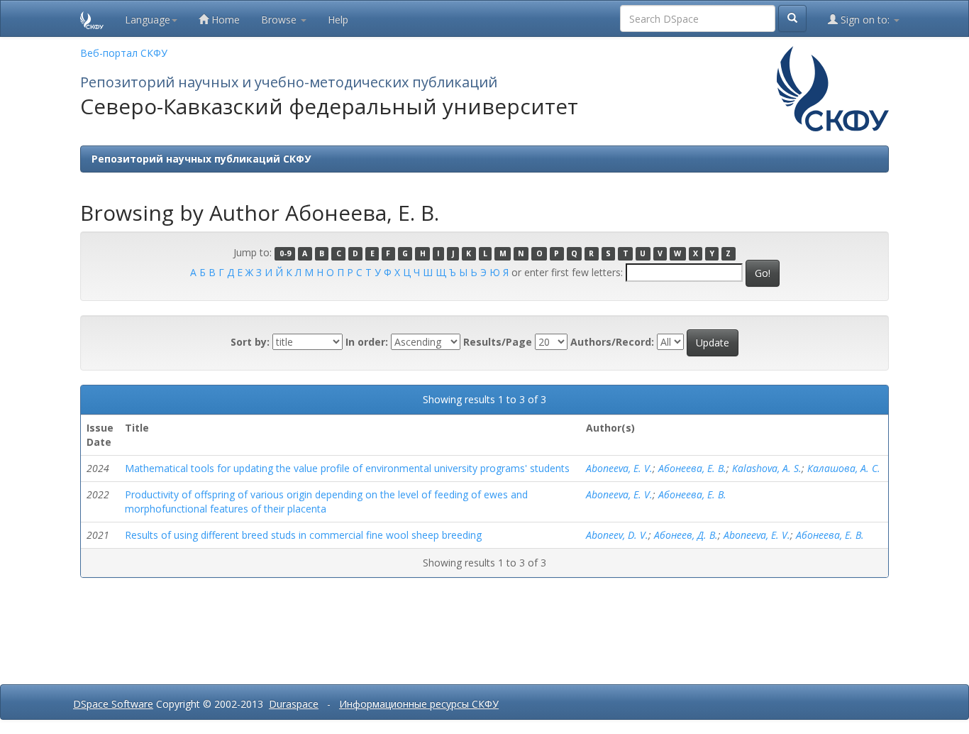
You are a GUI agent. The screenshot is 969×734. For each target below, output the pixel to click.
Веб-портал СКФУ (123, 53)
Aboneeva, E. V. (619, 468)
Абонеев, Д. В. (686, 535)
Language (147, 19)
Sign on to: (865, 19)
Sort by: (250, 342)
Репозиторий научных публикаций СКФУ (201, 158)
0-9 (285, 253)
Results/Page (497, 342)
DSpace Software (113, 704)
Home (224, 19)
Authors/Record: (612, 342)
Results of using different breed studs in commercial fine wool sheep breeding (303, 535)
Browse (280, 19)
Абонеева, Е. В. (692, 468)
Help (338, 19)
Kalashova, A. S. (767, 468)
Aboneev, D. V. (617, 535)
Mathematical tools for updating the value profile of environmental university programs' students (347, 468)
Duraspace (294, 704)
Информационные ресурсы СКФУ (419, 704)
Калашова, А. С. (843, 468)
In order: (366, 342)
